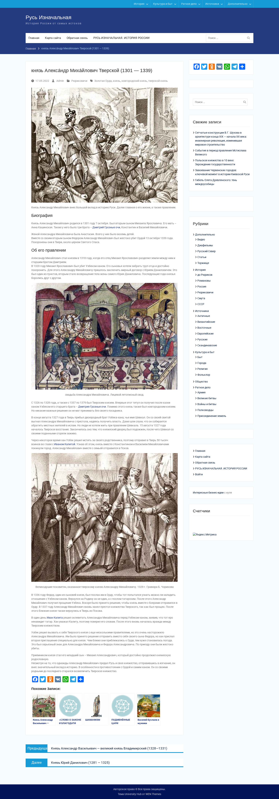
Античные (203, 315)
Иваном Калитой (64, 444)
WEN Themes (153, 794)
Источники (212, 3)
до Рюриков (204, 274)
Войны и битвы (206, 404)
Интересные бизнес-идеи (208, 492)
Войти (199, 474)
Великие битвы (206, 398)
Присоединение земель (211, 415)
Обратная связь (77, 38)
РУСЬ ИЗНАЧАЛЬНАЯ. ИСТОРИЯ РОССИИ (121, 38)
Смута (201, 298)
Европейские (205, 333)
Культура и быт (163, 3)
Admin (60, 80)
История (139, 3)
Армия (201, 392)
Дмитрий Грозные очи (106, 227)
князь (116, 80)
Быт (200, 357)
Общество (201, 381)
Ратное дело (189, 3)
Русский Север (206, 251)
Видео (201, 239)
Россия (201, 286)
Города (201, 362)
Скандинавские (207, 345)
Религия (202, 368)
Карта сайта (53, 38)
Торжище (203, 262)
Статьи (201, 257)
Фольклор (203, 374)
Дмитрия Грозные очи (92, 406)
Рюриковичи (79, 80)
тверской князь (158, 80)
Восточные (204, 327)
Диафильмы (205, 245)
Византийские (206, 321)
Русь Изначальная (48, 17)
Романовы (204, 280)
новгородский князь (134, 80)
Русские (202, 339)
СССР (200, 304)
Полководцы (205, 410)
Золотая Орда (103, 80)
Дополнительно (237, 3)
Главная (33, 38)
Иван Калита (55, 617)
